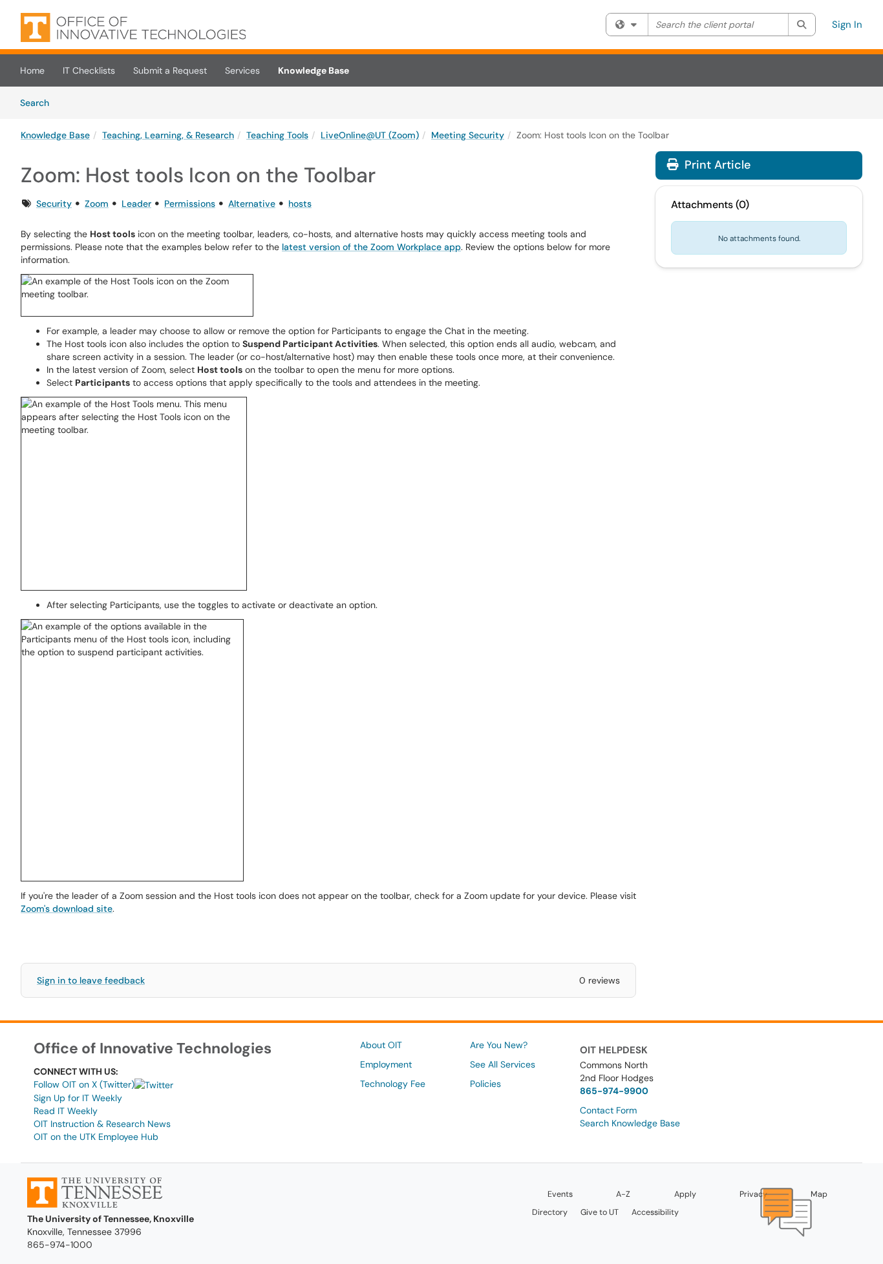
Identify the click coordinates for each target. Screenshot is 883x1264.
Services (242, 70)
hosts (300, 203)
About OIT (381, 1045)
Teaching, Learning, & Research (168, 135)
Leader (136, 203)
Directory (550, 1212)
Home (32, 70)
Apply (685, 1194)
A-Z (623, 1194)
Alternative (251, 203)
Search (39, 102)
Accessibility (655, 1212)
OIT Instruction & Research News (102, 1124)
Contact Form (608, 1110)
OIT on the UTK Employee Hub (96, 1137)
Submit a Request (170, 70)
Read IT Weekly (66, 1111)
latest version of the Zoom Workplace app (371, 247)
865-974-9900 (614, 1091)
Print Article (715, 165)
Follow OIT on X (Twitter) (84, 1084)
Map (819, 1194)
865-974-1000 (59, 1244)
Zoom (97, 203)
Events (560, 1194)
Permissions (189, 203)
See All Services (502, 1064)
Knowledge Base (313, 70)
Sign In (847, 24)
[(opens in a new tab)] (133, 27)
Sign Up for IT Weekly (78, 1098)
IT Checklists (89, 70)
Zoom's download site (66, 908)
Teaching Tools (277, 135)
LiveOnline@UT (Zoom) (370, 135)
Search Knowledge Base (630, 1123)
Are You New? (498, 1045)
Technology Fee (392, 1084)
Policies (485, 1084)
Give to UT (599, 1212)
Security (54, 203)
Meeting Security (467, 135)
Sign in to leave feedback (91, 980)
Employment (386, 1064)
